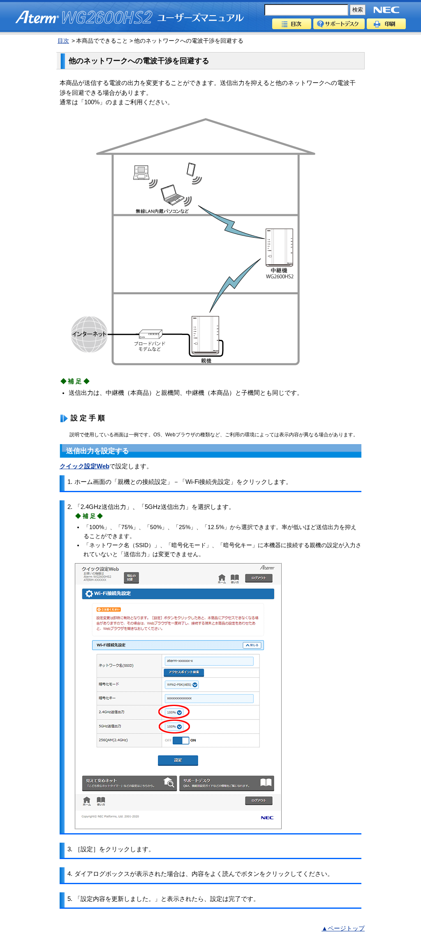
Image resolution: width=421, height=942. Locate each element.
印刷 (386, 23)
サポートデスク (339, 23)
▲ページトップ (343, 928)
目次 (291, 23)
